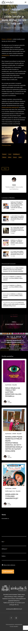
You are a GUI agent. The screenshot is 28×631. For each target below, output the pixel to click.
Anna (10, 27)
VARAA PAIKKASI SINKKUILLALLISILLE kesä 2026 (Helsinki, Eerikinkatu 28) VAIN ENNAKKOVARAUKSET (13, 269)
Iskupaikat (14, 12)
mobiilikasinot (5, 55)
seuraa (15, 157)
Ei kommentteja (20, 27)
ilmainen (4, 154)
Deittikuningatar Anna (18, 10)
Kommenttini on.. (5, 518)
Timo (4, 276)
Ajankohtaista (8, 385)
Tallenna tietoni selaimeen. (9, 565)
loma (9, 154)
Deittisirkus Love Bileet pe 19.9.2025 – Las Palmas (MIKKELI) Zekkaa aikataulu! (13, 278)
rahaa (9, 157)
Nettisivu (4, 556)
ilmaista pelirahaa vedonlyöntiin (10, 107)
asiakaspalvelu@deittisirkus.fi (14, 609)
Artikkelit (6, 10)
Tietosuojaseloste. (10, 624)
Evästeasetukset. (18, 624)
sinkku (20, 157)
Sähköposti (5, 549)
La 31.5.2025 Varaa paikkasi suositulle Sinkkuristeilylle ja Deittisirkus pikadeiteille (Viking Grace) (14, 304)
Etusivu (4, 39)
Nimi (3, 541)
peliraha (4, 157)
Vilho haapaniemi (7, 268)
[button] (25, 2)
